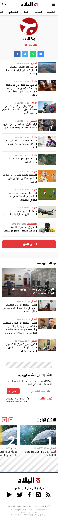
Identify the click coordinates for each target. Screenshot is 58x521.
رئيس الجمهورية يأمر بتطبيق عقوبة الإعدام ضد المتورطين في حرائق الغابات (20, 308)
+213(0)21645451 (21, 509)
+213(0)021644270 (41, 509)
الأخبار (26, 12)
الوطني (38, 12)
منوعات (33, 81)
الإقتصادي (13, 12)
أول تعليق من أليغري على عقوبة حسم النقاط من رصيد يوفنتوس (20, 126)
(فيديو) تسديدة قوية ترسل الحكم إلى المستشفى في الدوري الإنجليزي (22, 196)
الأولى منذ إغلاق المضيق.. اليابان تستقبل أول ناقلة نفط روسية (21, 70)
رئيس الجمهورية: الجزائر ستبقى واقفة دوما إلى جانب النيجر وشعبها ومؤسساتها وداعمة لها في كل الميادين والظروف (20, 327)
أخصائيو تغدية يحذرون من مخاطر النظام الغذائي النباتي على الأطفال (20, 178)
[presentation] (10, 419)
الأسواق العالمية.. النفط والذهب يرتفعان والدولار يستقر (20, 229)
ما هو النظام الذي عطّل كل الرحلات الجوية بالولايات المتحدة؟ (19, 213)
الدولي (34, 63)
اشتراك (13, 391)
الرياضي (33, 102)
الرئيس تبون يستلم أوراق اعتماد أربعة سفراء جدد (32, 291)
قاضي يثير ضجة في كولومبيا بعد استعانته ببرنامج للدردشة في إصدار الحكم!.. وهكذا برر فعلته (21, 89)
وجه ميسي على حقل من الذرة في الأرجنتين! (21, 160)
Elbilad (29, 5)
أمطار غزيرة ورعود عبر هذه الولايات (40, 453)
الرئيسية (51, 12)
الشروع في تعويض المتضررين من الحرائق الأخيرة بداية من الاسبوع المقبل (21, 347)
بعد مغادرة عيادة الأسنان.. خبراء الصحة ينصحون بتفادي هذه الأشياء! (20, 143)
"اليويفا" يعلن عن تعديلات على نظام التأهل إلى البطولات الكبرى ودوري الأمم (19, 109)
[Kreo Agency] (47, 506)
